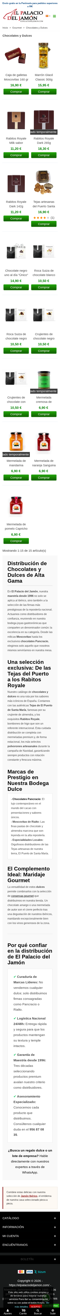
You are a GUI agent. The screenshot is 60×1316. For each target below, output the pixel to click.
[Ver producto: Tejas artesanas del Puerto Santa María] (44, 182)
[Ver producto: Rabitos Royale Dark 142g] (16, 182)
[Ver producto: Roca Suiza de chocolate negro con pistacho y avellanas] (16, 314)
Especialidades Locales (27, 839)
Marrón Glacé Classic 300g (44, 77)
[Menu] (54, 16)
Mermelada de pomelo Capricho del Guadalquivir (16, 529)
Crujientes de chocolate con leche (16, 402)
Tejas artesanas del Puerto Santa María (44, 206)
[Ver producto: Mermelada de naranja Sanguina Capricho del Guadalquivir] (44, 441)
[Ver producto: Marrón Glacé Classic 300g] (44, 55)
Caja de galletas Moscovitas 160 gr (16, 77)
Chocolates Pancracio (26, 799)
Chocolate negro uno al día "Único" (16, 273)
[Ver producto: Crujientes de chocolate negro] (44, 314)
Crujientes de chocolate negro (43, 336)
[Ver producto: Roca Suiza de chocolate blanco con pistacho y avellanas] (44, 251)
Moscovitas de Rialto (25, 821)
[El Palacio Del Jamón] (23, 16)
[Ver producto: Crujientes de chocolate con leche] (16, 378)
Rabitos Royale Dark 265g (44, 140)
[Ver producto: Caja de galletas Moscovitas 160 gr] (16, 55)
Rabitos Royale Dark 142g (16, 204)
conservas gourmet (22, 895)
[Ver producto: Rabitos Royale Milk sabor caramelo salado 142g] (16, 118)
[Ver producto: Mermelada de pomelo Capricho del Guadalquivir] (16, 504)
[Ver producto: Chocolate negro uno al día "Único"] (16, 251)
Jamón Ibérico (29, 1195)
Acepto (35, 1307)
